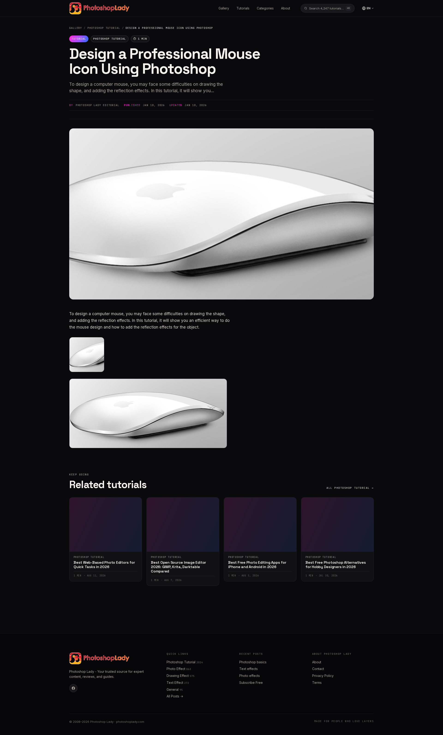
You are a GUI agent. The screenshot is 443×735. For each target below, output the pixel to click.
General (175, 689)
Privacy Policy (323, 676)
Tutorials (242, 8)
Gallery (224, 8)
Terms (317, 683)
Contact (318, 669)
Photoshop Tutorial (103, 28)
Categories (265, 8)
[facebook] (73, 688)
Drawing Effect (181, 676)
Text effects (248, 669)
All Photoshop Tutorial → (350, 487)
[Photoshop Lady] (99, 8)
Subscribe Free (251, 683)
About (285, 8)
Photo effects (249, 676)
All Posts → (175, 696)
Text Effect (178, 683)
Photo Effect (179, 669)
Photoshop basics (252, 662)
